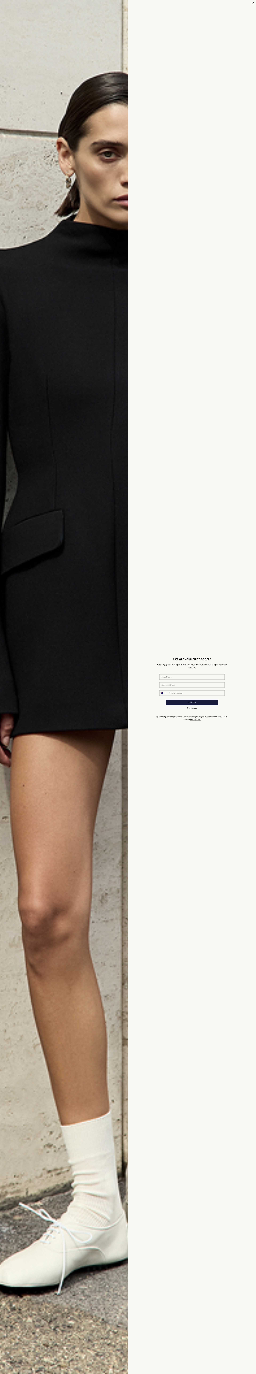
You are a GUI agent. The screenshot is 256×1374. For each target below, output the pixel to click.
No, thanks (192, 708)
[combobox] (163, 693)
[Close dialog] (253, 2)
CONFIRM (192, 702)
